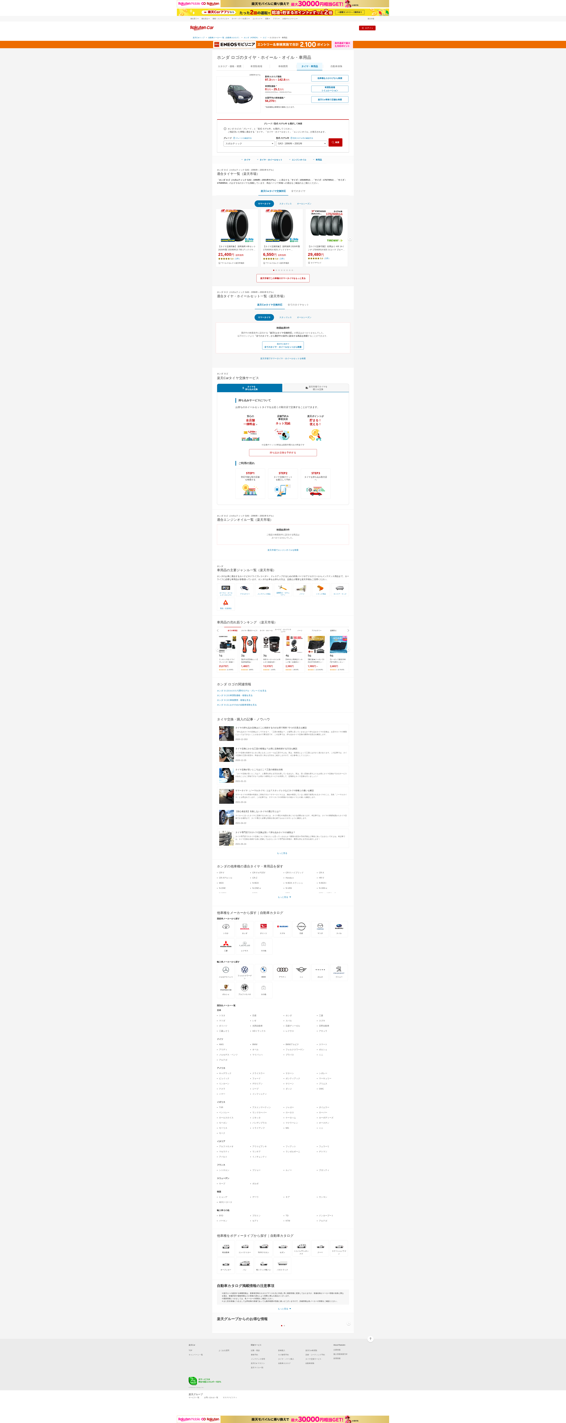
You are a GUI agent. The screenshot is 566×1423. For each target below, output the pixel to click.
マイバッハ (257, 1055)
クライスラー (258, 1073)
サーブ (222, 1183)
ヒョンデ (223, 1197)
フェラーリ (324, 1146)
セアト (255, 1221)
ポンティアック (293, 1078)
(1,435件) (230, 669)
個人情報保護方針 (340, 1354)
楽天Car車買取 (311, 1350)
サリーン (290, 1083)
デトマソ (323, 1151)
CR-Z (254, 878)
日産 (254, 1015)
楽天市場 (371, 19)
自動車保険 (309, 1363)
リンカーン (224, 1083)
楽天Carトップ (199, 38)
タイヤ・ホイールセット (271, 160)
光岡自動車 (257, 1026)
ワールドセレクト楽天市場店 (232, 263)
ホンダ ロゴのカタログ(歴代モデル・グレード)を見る (241, 690)
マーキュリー (325, 1078)
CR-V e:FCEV (258, 872)
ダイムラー (324, 1107)
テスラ (222, 1089)
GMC (321, 1089)
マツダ (222, 1020)
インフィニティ (259, 1094)
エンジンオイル (299, 160)
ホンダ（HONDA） (251, 38)
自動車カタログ (284, 1363)
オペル (255, 1049)
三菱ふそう (224, 1031)
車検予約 (254, 1355)
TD (287, 1215)
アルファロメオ (226, 1146)
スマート (323, 1044)
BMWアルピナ (292, 1044)
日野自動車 (324, 1026)
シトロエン (224, 1170)
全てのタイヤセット (298, 304)
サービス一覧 (194, 1397)
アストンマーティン (261, 1107)
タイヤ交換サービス (313, 1359)
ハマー (222, 1094)
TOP (190, 1350)
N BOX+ (322, 883)
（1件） (237, 258)
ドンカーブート (326, 1215)
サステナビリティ (230, 1397)
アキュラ (323, 1031)
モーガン (223, 1123)
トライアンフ (258, 1128)
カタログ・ (229, 66)
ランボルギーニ (293, 1151)
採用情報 (336, 1358)
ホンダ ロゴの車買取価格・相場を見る (235, 695)
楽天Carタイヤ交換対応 (273, 191)
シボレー (323, 1073)
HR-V (321, 878)
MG (287, 1128)
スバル (289, 1020)
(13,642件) (319, 669)
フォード (256, 1078)
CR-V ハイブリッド (295, 872)
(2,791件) (341, 669)
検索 (337, 142)
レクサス (290, 1031)
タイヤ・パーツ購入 (286, 1359)
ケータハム (291, 1117)
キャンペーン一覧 (196, 1355)
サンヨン (323, 1197)
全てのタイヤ (298, 191)
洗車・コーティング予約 (315, 1355)
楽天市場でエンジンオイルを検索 (283, 550)
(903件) (295, 669)
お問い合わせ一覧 (211, 1397)
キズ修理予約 (283, 1355)
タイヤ (247, 160)
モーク (222, 1133)
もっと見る (282, 853)
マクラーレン (292, 1123)
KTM (288, 1221)
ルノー (289, 1170)
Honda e (290, 878)
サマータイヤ (264, 203)
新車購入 (281, 1350)
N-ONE (222, 888)
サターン (290, 1073)
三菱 (321, 1015)
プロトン (256, 1215)
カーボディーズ (326, 1117)
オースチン (324, 1123)
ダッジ (289, 1089)
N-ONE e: (256, 888)
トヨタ (222, 1015)
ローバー (323, 1112)
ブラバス (290, 1055)
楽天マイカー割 (257, 1368)
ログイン (369, 28)
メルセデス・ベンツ (228, 1055)
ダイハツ (223, 1026)
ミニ (321, 1055)
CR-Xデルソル (225, 878)
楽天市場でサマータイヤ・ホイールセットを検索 (283, 358)
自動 (336, 66)
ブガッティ (324, 1170)
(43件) (273, 669)
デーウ (255, 1197)
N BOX (255, 883)
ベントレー (224, 1112)
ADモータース (225, 1202)
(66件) (251, 669)
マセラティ (224, 1151)
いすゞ (255, 1020)
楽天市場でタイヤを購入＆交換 (318, 387)
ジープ (255, 1089)
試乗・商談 (255, 1350)
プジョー (256, 1170)
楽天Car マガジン (258, 1363)
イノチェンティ (259, 1157)
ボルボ (255, 1183)
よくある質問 (224, 1350)
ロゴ (264, 38)
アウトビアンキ (259, 1146)
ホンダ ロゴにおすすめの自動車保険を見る (237, 705)
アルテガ (223, 1060)
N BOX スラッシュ (294, 883)
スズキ (322, 1020)
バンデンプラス (259, 1123)
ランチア (256, 1151)
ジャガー (290, 1107)
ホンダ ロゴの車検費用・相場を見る (234, 700)
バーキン (223, 1221)
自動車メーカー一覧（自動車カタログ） (224, 38)
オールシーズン (304, 203)
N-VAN (289, 888)
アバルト (223, 1157)
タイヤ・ (309, 66)
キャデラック (225, 1073)
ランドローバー (259, 1112)
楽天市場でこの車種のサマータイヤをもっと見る (283, 278)
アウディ (223, 1049)
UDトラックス (259, 1031)
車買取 (256, 66)
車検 (283, 66)
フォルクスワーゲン (295, 1049)
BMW (254, 1044)
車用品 (319, 160)
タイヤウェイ (316, 263)
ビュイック (224, 1078)
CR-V (221, 872)
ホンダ (289, 1015)
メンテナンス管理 (258, 1359)
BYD (221, 1215)
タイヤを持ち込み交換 (251, 387)
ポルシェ (323, 1049)
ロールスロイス (226, 1117)
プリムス (323, 1083)
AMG (221, 1044)
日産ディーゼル (293, 1026)
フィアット (291, 1146)
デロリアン (257, 1083)
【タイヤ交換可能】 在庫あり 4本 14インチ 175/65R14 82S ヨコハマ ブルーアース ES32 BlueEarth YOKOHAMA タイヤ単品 (326, 248)
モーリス (223, 1128)
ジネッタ (256, 1117)
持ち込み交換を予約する (283, 452)
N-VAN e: (323, 888)
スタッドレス (285, 203)
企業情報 (336, 1350)
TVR (221, 1107)
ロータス (290, 1112)
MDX (221, 883)
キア (288, 1197)
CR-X (321, 872)
